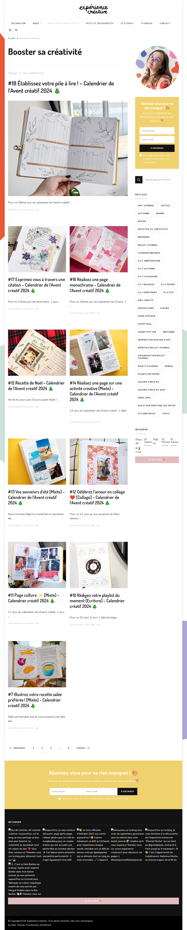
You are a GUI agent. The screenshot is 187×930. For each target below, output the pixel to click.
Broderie (144, 237)
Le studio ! (127, 23)
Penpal (169, 366)
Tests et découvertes (99, 23)
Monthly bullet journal (154, 347)
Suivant (81, 748)
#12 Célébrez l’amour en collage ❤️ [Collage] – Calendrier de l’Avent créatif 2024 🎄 (97, 497)
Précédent (19, 748)
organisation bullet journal (152, 357)
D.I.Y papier (168, 284)
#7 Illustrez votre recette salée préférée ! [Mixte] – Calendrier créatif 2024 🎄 (35, 700)
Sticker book (146, 413)
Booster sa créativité (62, 23)
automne (143, 213)
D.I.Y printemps (147, 292)
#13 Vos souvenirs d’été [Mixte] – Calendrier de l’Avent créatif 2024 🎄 (36, 497)
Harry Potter (147, 332)
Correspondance (149, 253)
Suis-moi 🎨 (158, 459)
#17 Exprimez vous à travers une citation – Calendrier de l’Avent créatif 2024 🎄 (36, 285)
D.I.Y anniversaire (149, 260)
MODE (36, 23)
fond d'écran (146, 316)
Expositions (146, 308)
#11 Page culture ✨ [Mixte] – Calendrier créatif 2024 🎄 (33, 597)
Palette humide (148, 366)
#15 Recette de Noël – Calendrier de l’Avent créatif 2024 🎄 (36, 385)
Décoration (18, 23)
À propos (147, 23)
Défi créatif (146, 300)
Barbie (160, 213)
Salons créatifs (148, 382)
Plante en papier (148, 374)
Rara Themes (18, 925)
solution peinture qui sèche (156, 405)
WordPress (45, 925)
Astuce (165, 205)
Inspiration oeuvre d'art (154, 339)
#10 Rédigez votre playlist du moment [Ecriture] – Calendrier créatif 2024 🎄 (97, 600)
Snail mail (144, 397)
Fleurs (164, 308)
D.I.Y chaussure (148, 276)
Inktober (169, 332)
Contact (165, 23)
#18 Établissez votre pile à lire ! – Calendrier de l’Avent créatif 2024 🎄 (61, 86)
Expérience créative (37, 921)
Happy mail (145, 324)
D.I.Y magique (146, 284)
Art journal (146, 205)
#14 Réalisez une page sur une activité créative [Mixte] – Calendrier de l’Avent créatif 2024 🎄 (96, 391)
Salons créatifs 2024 (151, 389)
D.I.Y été (169, 292)
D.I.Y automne (146, 268)
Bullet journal (148, 245)
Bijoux (142, 221)
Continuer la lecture (20, 210)
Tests (166, 413)
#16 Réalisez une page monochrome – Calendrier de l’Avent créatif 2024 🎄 (95, 285)
